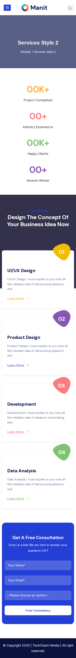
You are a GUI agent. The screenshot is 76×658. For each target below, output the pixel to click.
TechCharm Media (46, 645)
